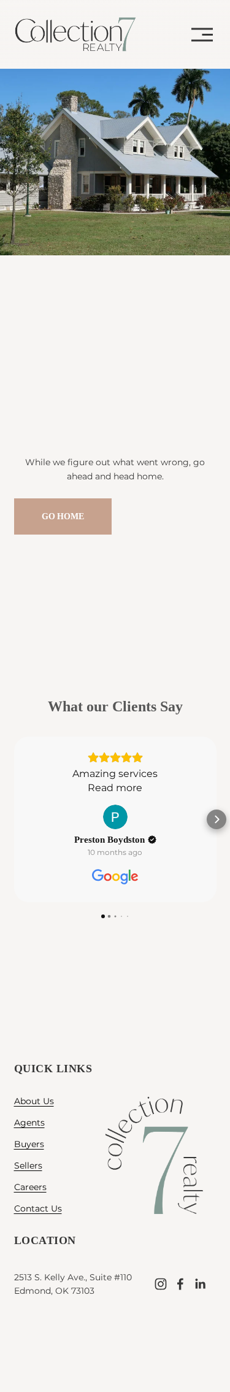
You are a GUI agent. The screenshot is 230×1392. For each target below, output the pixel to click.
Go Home (63, 516)
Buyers (29, 1144)
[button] (14, 819)
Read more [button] (115, 788)
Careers (30, 1187)
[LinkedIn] (200, 1284)
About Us (34, 1101)
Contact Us (38, 1208)
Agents (29, 1122)
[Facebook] (180, 1284)
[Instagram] (161, 1284)
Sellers (28, 1165)
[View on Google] (115, 817)
